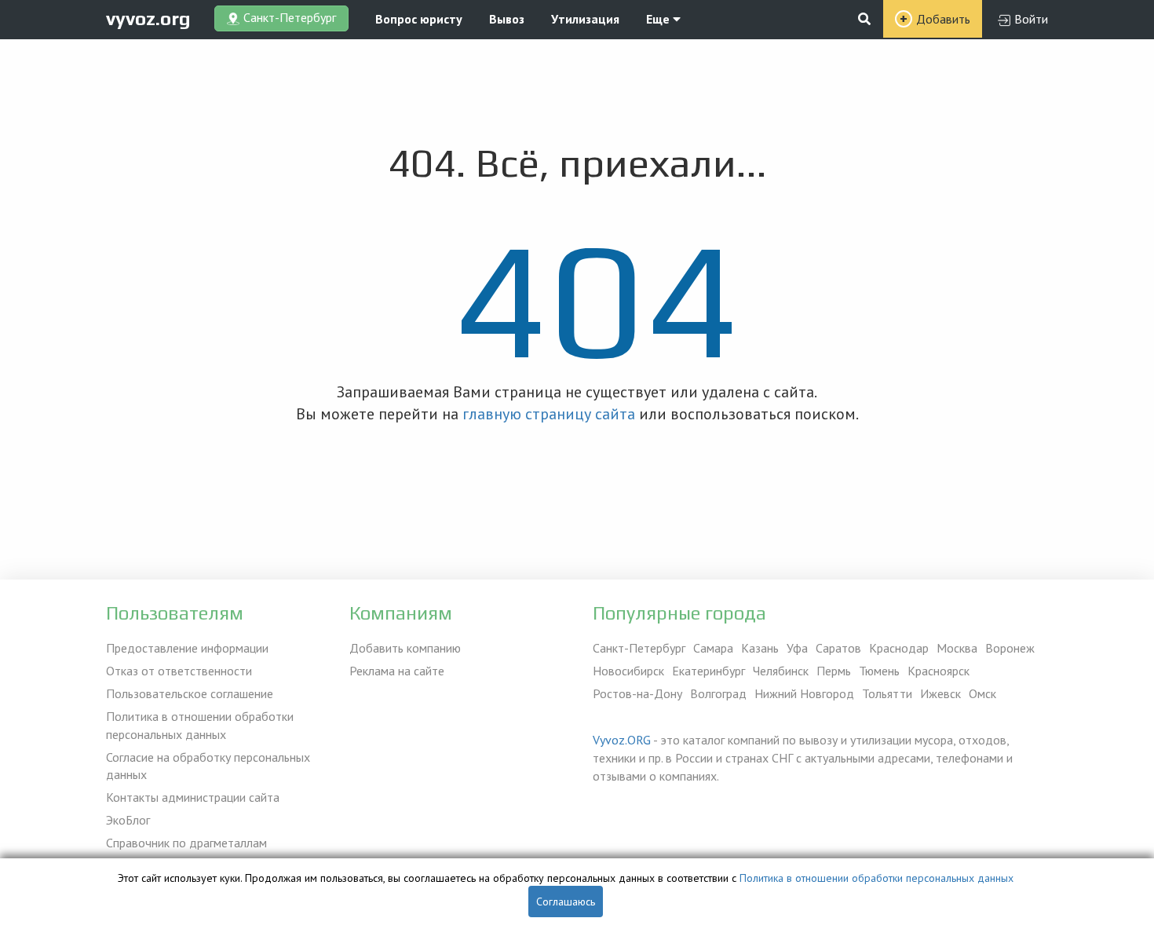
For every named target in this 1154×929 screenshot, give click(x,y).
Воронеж (1010, 648)
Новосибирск (628, 670)
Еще (659, 19)
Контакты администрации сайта (192, 797)
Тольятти (887, 693)
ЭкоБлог (128, 820)
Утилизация (585, 19)
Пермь (833, 670)
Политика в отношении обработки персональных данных (200, 725)
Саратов (838, 648)
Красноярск (938, 670)
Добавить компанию (405, 648)
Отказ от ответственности (179, 670)
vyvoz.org (148, 18)
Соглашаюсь (565, 901)
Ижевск (940, 693)
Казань (760, 648)
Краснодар (899, 648)
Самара (713, 648)
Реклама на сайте (396, 670)
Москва (957, 648)
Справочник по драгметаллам (186, 842)
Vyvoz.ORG (622, 740)
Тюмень (879, 670)
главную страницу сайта (548, 414)
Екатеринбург (708, 670)
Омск (982, 693)
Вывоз (506, 19)
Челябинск (781, 670)
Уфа (797, 648)
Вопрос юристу (418, 19)
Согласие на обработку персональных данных (208, 766)
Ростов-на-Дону (637, 693)
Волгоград (718, 693)
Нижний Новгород (804, 693)
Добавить (943, 19)
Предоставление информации (187, 648)
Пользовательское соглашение (189, 693)
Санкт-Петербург (639, 648)
